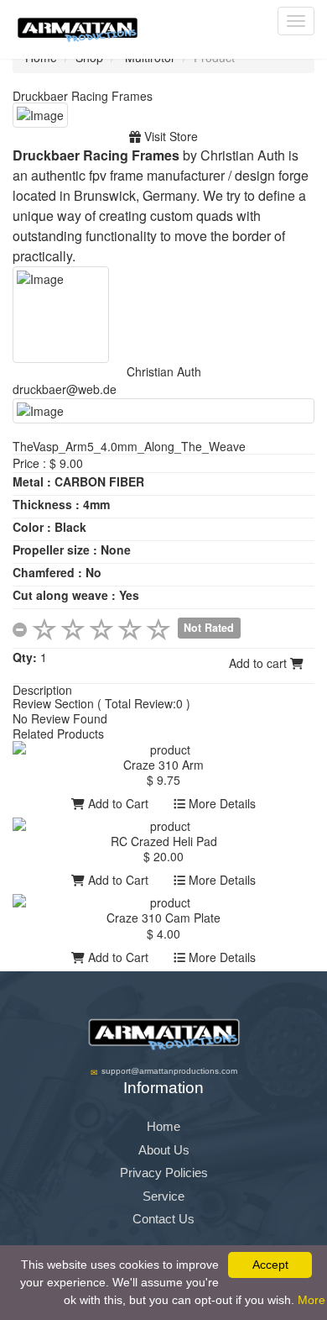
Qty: (25, 657)
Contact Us (163, 1219)
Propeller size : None (72, 549)
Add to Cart (116, 803)
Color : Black (49, 526)
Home (163, 1126)
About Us (163, 1150)
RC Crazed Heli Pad (164, 841)
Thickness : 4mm (61, 504)
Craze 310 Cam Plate (163, 917)
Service (163, 1196)
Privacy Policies (164, 1172)
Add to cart (259, 663)
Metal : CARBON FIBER (78, 481)
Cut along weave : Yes (76, 594)
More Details (220, 803)
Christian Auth (164, 371)
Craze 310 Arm (163, 764)
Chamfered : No (57, 572)
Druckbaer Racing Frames (83, 95)
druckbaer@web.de (65, 389)
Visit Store (169, 136)
